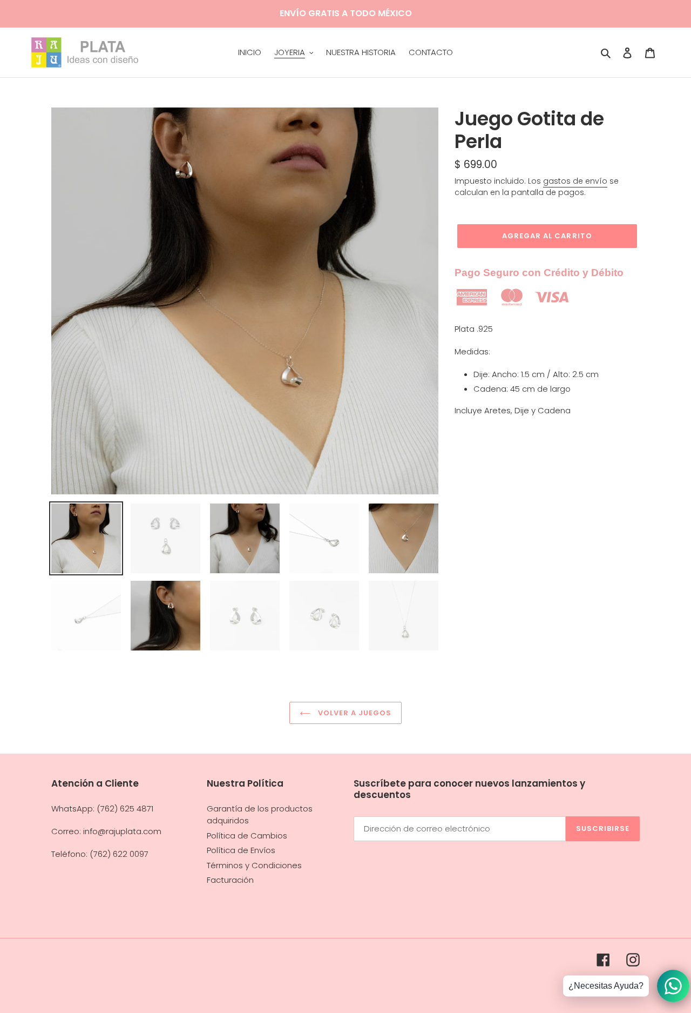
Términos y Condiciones (254, 865)
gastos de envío (575, 181)
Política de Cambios (247, 835)
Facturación (230, 879)
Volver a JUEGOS (354, 713)
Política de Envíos (241, 850)
